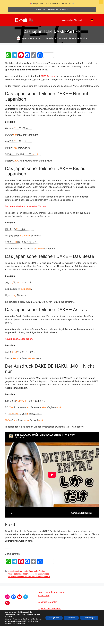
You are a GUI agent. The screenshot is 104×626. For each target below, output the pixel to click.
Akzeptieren (54, 618)
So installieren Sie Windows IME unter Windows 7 (29, 577)
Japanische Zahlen (47, 602)
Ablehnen (71, 618)
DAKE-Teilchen (47, 76)
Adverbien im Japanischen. (19, 339)
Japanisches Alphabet (72, 20)
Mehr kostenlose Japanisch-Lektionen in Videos (28, 574)
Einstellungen (10, 623)
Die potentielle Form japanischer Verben (25, 206)
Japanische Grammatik (56, 38)
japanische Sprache (31, 38)
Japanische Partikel (78, 38)
